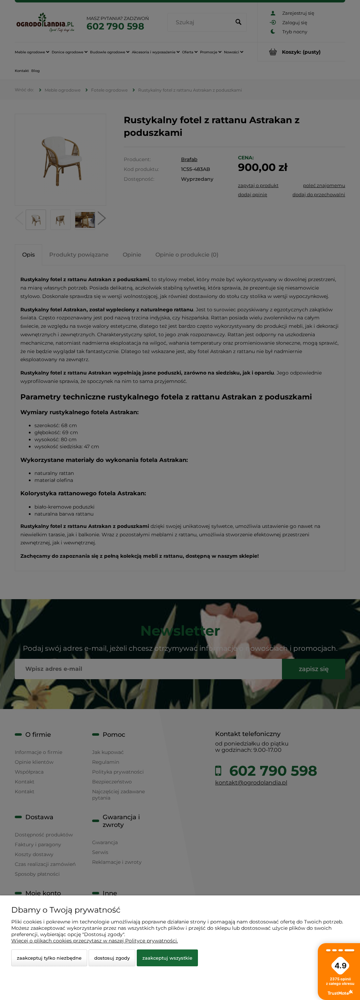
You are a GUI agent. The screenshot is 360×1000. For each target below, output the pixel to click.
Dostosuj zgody (112, 958)
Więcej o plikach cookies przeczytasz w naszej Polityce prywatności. (94, 941)
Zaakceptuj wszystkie (167, 958)
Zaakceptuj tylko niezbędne (49, 958)
